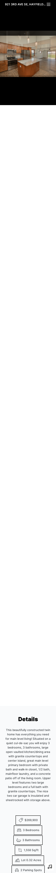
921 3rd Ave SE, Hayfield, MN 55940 (25, 4)
